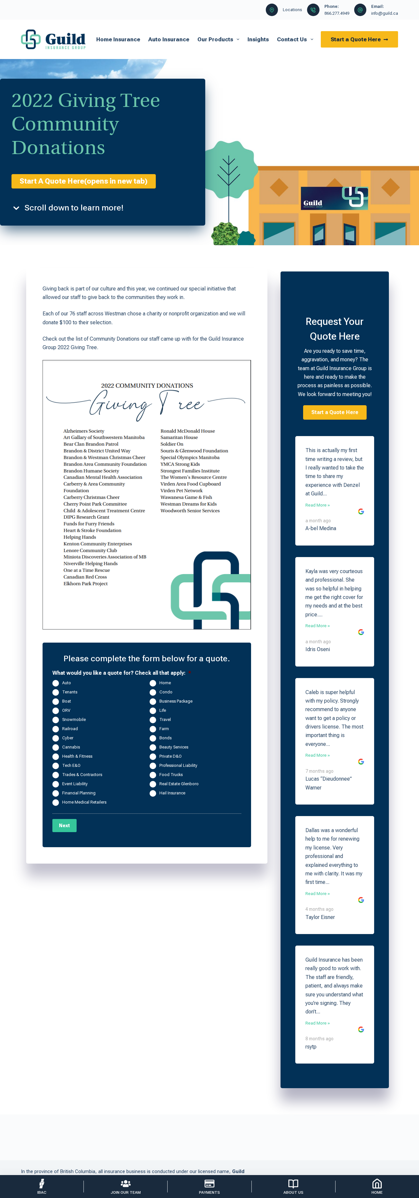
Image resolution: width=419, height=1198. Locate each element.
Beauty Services (173, 747)
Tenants (69, 691)
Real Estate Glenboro (179, 783)
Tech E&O (71, 765)
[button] (335, 412)
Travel (165, 719)
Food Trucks (171, 774)
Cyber (67, 737)
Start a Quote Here (356, 39)
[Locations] (272, 10)
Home (165, 682)
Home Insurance (118, 39)
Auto (66, 682)
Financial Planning (79, 792)
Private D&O (170, 756)
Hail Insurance (172, 792)
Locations (292, 9)
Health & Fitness (77, 756)
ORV (66, 710)
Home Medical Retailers (84, 802)
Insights (258, 39)
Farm (164, 728)
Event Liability (75, 783)
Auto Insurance (168, 39)
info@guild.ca (384, 13)
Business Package (175, 701)
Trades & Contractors (82, 774)
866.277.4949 (336, 13)
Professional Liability (178, 765)
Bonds (165, 737)
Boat (66, 701)
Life (162, 710)
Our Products (215, 39)
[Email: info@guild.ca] (360, 10)
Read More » (317, 505)
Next (64, 826)
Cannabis (71, 747)
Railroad (70, 728)
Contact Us (292, 39)
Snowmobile (74, 719)
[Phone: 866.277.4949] (313, 10)
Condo (166, 691)
